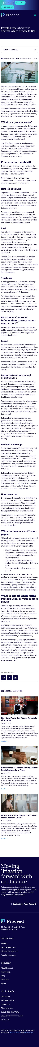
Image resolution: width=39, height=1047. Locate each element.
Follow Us (5, 1020)
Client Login (5, 996)
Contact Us (5, 1004)
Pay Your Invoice (7, 1000)
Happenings (6, 972)
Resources (5, 980)
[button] (3, 677)
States (3, 983)
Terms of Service (15, 1032)
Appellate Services (8, 955)
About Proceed (7, 968)
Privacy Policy (28, 1032)
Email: (12, 1016)
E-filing (4, 943)
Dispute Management (9, 951)
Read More (4, 741)
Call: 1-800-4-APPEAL (10, 1012)
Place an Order (7, 1008)
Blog (3, 976)
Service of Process (8, 947)
